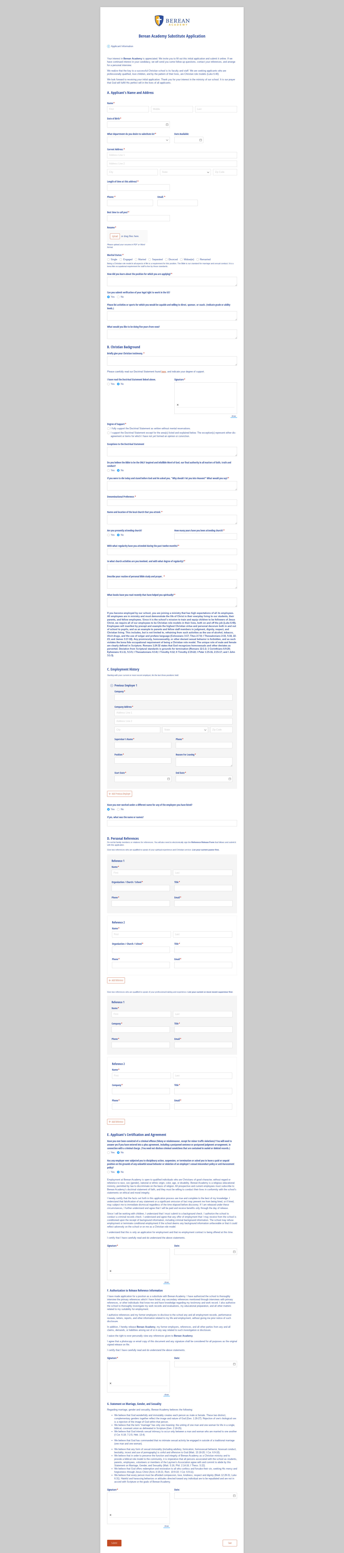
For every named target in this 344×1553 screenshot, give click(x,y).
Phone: (115, 197)
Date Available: (181, 134)
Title (181, 882)
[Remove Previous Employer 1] (112, 686)
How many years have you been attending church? (203, 530)
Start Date (124, 772)
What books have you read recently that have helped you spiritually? (145, 594)
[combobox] (138, 140)
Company (124, 691)
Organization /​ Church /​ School (131, 882)
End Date (185, 772)
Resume (116, 227)
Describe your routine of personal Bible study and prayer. (140, 576)
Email (182, 897)
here (163, 371)
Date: (177, 1245)
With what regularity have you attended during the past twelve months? (147, 545)
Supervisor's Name (128, 739)
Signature (184, 379)
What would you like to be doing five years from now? (133, 326)
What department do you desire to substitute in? (136, 134)
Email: (165, 197)
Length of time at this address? (127, 181)
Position (123, 754)
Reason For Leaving (190, 754)
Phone (184, 739)
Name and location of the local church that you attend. (139, 512)
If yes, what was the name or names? (125, 817)
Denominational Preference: (125, 496)
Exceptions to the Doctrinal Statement (125, 444)
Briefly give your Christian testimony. (130, 353)
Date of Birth (118, 118)
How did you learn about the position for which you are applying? (144, 274)
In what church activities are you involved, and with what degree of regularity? (150, 561)
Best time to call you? (122, 212)
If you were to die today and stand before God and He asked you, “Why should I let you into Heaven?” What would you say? (172, 478)
